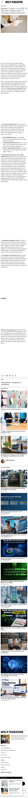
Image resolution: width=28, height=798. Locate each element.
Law (2, 5)
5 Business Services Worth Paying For (11, 409)
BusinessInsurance (5, 382)
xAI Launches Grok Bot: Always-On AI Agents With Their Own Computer (13, 605)
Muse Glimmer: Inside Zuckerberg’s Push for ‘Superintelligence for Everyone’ (12, 675)
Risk (5, 5)
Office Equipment (5, 762)
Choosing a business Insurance (8, 329)
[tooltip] (2, 376)
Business (3, 767)
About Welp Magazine (6, 748)
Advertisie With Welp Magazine (8, 750)
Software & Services (5, 764)
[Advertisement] (14, 48)
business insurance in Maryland (14, 88)
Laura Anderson (5, 537)
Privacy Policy (4, 755)
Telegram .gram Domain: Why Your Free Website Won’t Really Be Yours (13, 535)
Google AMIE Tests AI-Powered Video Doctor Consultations (12, 652)
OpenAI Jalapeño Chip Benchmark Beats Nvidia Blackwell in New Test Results (13, 489)
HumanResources (16, 382)
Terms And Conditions (6, 757)
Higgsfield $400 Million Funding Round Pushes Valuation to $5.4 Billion (12, 582)
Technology (3, 769)
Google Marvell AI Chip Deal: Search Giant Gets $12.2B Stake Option (13, 559)
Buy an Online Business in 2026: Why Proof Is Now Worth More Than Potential (13, 698)
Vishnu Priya (4, 491)
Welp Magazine (10, 460)
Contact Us (3, 752)
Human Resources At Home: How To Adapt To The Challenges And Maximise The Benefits (13, 455)
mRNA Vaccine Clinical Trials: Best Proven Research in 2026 (11, 512)
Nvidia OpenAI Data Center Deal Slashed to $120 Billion (13, 628)
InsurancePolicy (5, 384)
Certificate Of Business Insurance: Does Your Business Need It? (13, 432)
